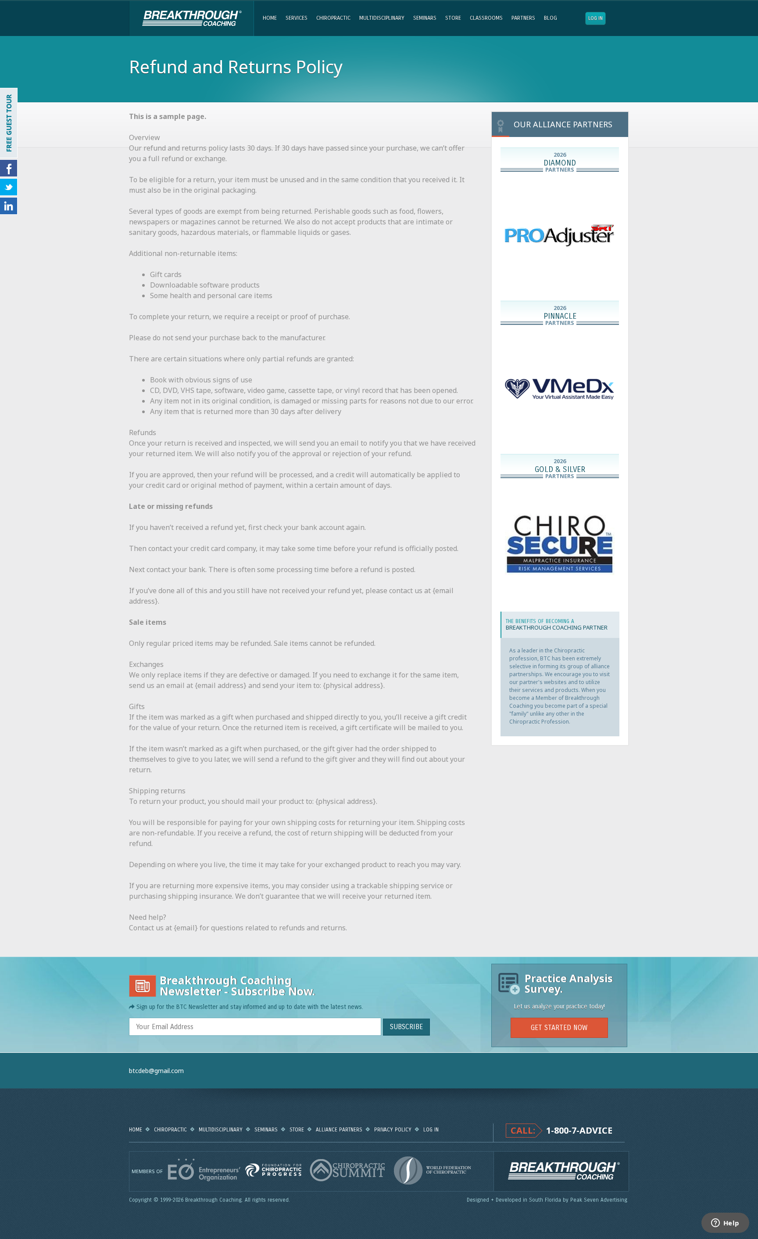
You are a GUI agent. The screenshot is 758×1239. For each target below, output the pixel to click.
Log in (595, 18)
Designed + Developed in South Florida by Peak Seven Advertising (548, 1200)
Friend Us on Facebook (9, 168)
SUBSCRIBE (406, 1027)
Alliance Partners (339, 1130)
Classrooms (486, 18)
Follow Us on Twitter (9, 187)
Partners (523, 18)
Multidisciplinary (381, 18)
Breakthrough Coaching (191, 18)
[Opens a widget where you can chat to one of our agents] (725, 1224)
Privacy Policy (392, 1130)
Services (296, 18)
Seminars (424, 18)
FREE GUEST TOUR (9, 123)
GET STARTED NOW (559, 1027)
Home (270, 18)
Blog (550, 18)
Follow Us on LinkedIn (9, 206)
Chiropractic (333, 18)
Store (453, 18)
